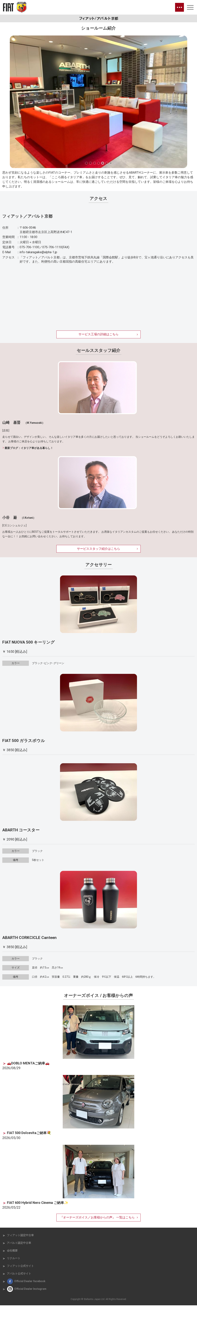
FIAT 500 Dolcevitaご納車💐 (29, 1133)
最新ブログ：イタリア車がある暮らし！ (29, 447)
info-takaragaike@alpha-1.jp (38, 252)
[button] (86, 163)
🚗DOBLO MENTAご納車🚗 (28, 1063)
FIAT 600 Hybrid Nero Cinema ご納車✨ (37, 1203)
